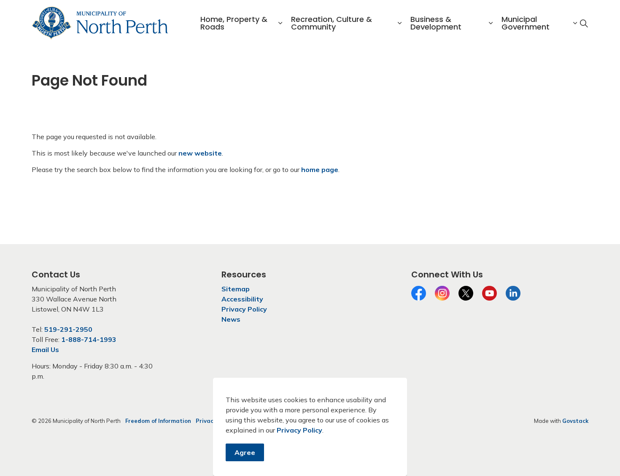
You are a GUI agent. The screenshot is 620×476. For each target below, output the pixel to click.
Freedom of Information (158, 420)
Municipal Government (525, 23)
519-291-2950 (68, 329)
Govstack (575, 420)
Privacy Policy (299, 430)
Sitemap (235, 289)
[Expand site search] (583, 23)
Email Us (45, 349)
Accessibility (242, 299)
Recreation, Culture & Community (331, 23)
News (230, 319)
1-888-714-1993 (88, 339)
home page (319, 169)
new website (200, 153)
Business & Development (435, 23)
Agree (245, 452)
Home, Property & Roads (233, 23)
